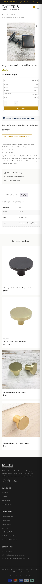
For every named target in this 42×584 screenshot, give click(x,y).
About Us (5, 493)
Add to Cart (21, 108)
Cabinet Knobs (7, 524)
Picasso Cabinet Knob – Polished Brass (16, 443)
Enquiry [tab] (23, 195)
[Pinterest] (15, 481)
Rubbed (16, 156)
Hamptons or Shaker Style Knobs (19, 144)
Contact (4, 496)
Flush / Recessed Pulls (9, 536)
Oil (20, 156)
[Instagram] (9, 481)
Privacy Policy (14, 576)
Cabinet (4, 163)
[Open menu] (38, 8)
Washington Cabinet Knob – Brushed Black (17, 288)
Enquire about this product (18, 137)
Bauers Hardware (13, 163)
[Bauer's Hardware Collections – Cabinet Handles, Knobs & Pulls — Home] (10, 8)
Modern (34, 223)
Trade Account (6, 504)
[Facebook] (4, 481)
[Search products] (28, 8)
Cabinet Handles (7, 516)
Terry (12, 156)
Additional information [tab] (12, 195)
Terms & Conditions (26, 576)
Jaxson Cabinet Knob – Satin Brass (14, 341)
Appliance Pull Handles (9, 540)
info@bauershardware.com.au (15, 555)
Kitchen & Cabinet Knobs (13, 15)
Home (3, 15)
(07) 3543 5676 (9, 551)
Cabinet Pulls (6, 520)
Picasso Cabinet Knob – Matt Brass (14, 392)
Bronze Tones (23, 217)
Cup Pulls (5, 528)
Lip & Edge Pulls (7, 532)
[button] (36, 26)
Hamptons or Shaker (25, 223)
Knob (18, 161)
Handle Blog (6, 500)
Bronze (7, 156)
